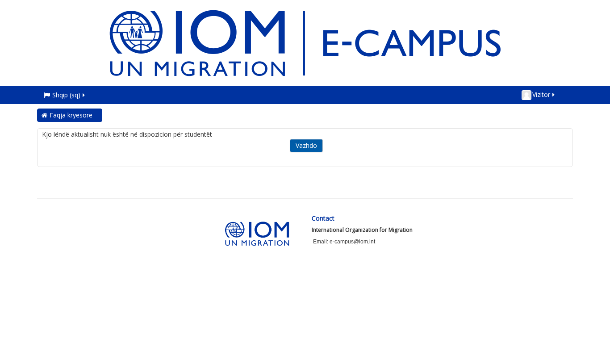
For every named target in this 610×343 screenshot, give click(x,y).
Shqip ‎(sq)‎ (66, 95)
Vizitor (541, 94)
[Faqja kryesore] (305, 42)
